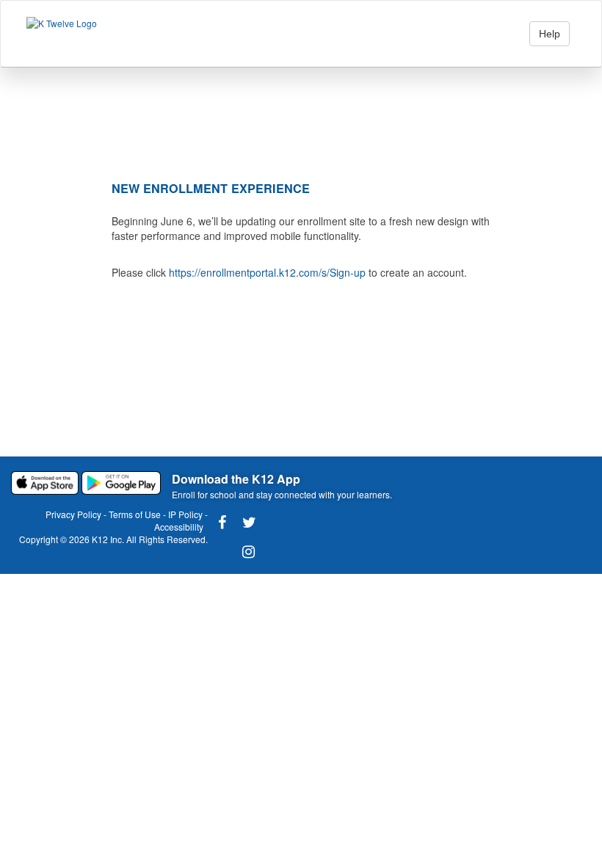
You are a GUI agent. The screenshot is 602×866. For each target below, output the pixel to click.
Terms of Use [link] (135, 514)
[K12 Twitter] (246, 522)
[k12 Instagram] (246, 552)
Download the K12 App (236, 478)
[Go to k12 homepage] (61, 22)
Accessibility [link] (178, 526)
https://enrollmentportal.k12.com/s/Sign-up (267, 272)
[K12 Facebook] (222, 522)
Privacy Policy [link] (73, 514)
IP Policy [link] (185, 514)
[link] (46, 481)
